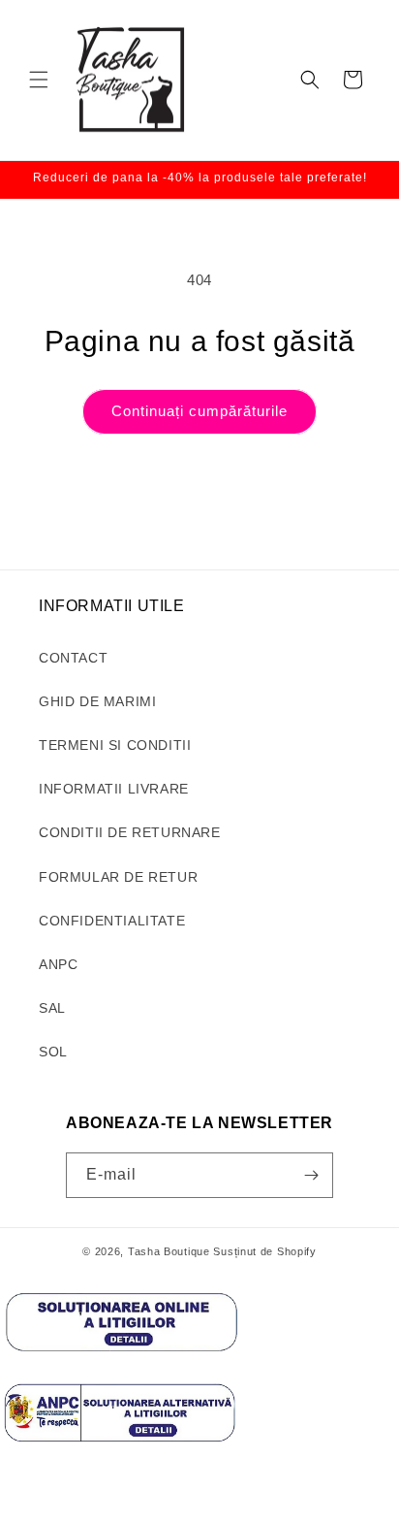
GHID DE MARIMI (97, 701)
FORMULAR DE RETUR (118, 877)
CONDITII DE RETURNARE (130, 832)
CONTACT (73, 657)
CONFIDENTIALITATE (112, 920)
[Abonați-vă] (311, 1175)
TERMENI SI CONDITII (115, 745)
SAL (52, 1008)
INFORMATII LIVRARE (114, 788)
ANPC (58, 964)
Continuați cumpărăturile (199, 411)
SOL (53, 1051)
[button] (38, 79)
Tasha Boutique (169, 1251)
